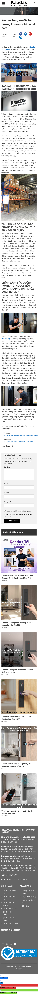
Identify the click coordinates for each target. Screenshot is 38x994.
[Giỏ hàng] (35, 3)
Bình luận (7, 467)
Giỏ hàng (25, 906)
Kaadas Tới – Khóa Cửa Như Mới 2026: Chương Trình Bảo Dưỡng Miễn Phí (17, 577)
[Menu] (3, 3)
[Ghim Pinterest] (30, 34)
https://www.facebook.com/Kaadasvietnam (19, 441)
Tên (6, 484)
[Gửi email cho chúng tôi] (11, 944)
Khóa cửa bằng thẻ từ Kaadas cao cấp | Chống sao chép (17, 671)
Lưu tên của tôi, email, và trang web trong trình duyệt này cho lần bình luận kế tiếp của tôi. (18, 514)
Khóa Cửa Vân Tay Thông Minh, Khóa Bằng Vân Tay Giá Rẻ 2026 (16, 765)
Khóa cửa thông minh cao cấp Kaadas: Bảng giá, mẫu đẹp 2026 (17, 624)
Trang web (7, 502)
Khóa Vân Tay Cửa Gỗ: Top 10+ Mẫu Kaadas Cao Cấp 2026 (16, 718)
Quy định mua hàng (29, 897)
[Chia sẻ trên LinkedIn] (20, 37)
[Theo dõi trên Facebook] (3, 944)
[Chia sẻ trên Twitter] (25, 34)
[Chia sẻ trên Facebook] (20, 34)
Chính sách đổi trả (9, 908)
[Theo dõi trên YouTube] (15, 944)
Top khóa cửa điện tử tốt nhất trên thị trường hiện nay (17, 812)
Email (6, 493)
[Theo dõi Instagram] (7, 944)
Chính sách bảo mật (10, 924)
